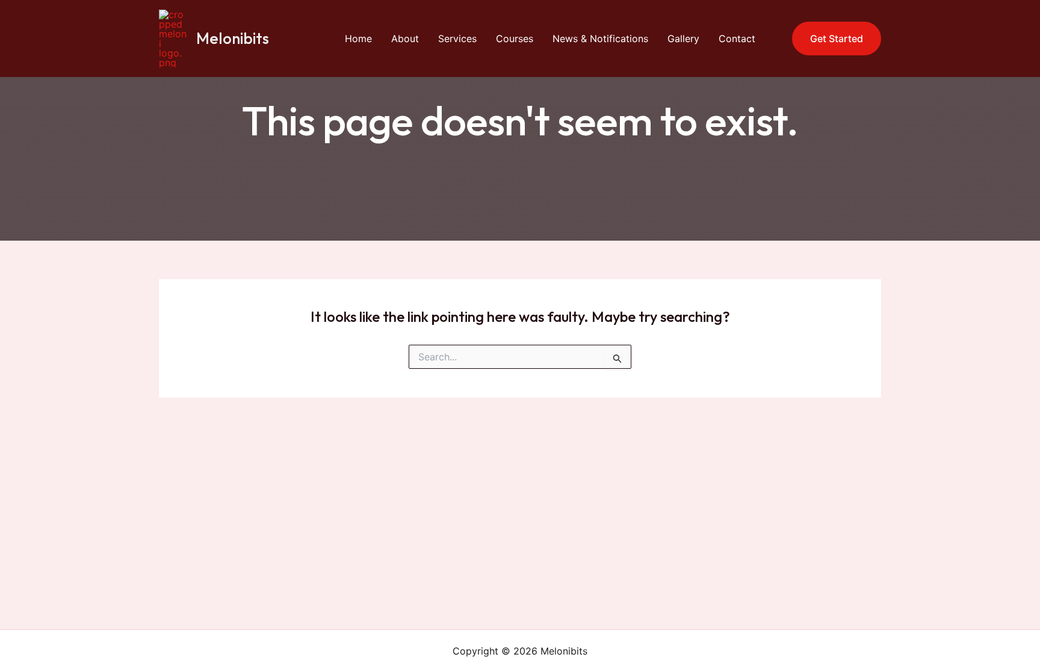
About (405, 38)
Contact (737, 38)
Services (457, 38)
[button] (829, 38)
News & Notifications (600, 38)
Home (358, 38)
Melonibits (232, 38)
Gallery (683, 38)
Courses (514, 38)
